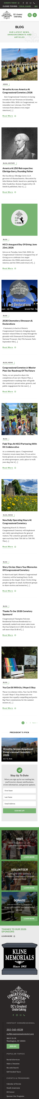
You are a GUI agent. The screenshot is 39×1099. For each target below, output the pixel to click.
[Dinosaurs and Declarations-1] (20, 281)
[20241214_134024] (20, 49)
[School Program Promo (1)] (20, 404)
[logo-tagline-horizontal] (12, 11)
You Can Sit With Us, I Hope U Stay (19, 687)
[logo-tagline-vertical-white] (19, 987)
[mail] (30, 3)
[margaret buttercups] (20, 480)
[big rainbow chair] (20, 647)
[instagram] (27, 3)
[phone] (34, 3)
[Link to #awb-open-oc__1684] (35, 15)
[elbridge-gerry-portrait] (20, 128)
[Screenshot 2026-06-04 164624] (20, 204)
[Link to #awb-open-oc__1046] (30, 15)
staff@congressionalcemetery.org (20, 1034)
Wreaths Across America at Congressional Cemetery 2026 (18, 752)
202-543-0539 (15, 1029)
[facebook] (23, 3)
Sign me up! (19, 811)
